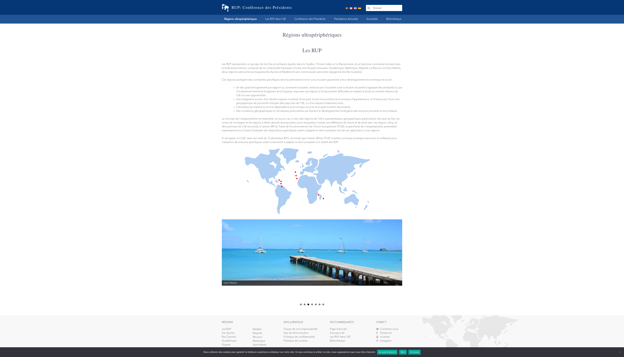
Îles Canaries (229, 337)
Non (403, 352)
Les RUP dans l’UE (275, 19)
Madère (257, 329)
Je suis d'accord (387, 352)
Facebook (386, 333)
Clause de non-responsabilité (301, 329)
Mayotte (257, 333)
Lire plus (414, 352)
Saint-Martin (259, 345)
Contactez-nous (389, 329)
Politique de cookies (295, 341)
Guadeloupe (229, 341)
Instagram (385, 341)
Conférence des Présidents (309, 19)
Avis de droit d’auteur (296, 333)
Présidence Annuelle (346, 19)
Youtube (385, 337)
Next (407, 259)
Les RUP (226, 329)
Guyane (226, 345)
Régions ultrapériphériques (240, 19)
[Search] (369, 8)
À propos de (337, 333)
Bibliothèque (393, 19)
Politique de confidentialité (299, 337)
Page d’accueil (338, 329)
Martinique (259, 341)
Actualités (372, 19)
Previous (216, 259)
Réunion (257, 337)
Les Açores (228, 333)
